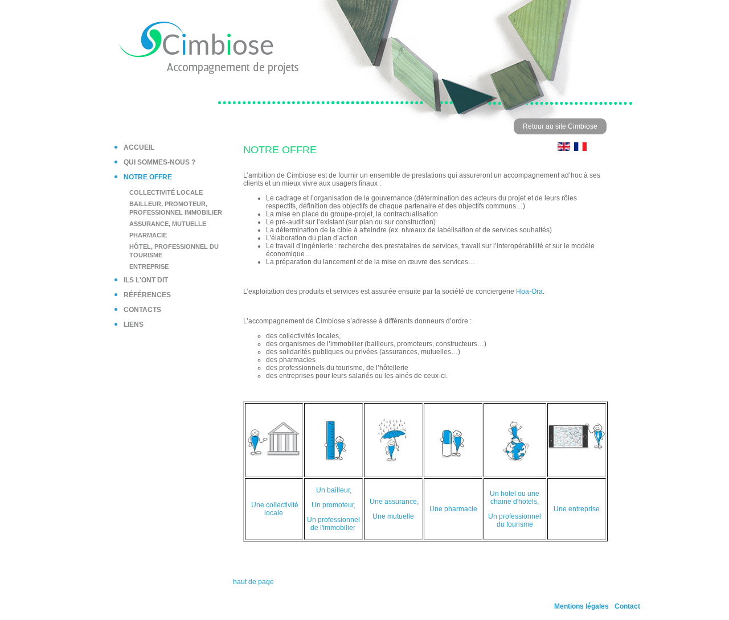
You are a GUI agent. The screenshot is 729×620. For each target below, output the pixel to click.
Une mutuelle (393, 516)
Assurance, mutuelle (167, 223)
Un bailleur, (333, 490)
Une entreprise (577, 509)
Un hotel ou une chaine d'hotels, (514, 498)
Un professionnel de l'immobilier (333, 524)
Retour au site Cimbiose (560, 126)
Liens (134, 325)
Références (147, 295)
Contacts (142, 310)
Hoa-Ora (529, 291)
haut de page (253, 582)
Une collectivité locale (274, 509)
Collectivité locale (166, 192)
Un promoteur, (333, 505)
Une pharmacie (453, 509)
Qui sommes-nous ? (159, 162)
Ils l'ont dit (146, 280)
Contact (627, 606)
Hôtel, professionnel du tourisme (174, 250)
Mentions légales (581, 606)
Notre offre (148, 177)
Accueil (139, 147)
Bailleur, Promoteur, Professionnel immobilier (175, 208)
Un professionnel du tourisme (514, 520)
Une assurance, (394, 502)
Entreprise (149, 266)
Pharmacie (148, 235)
